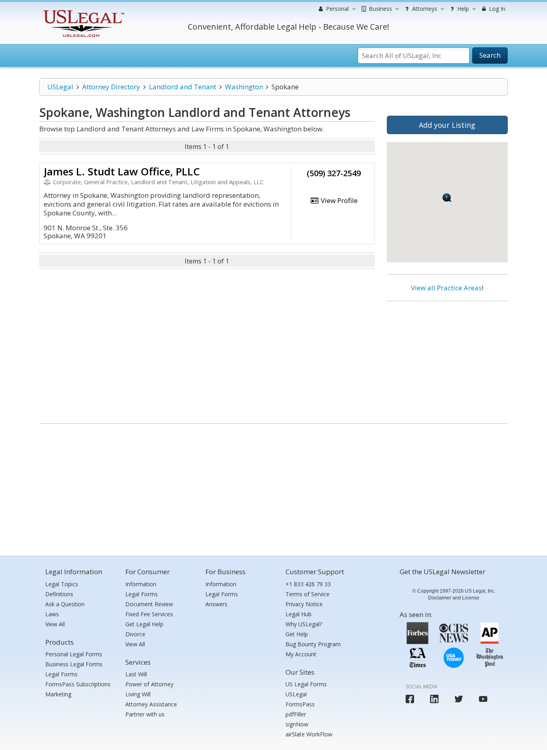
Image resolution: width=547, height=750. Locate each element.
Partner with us (145, 714)
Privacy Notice (304, 604)
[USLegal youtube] (483, 699)
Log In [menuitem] (496, 8)
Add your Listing (447, 125)
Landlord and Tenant (182, 86)
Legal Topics (61, 584)
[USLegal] (82, 11)
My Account (301, 654)
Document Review (149, 604)
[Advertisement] (447, 359)
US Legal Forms (306, 684)
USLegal (60, 86)
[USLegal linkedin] (434, 699)
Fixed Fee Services (149, 614)
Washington (244, 86)
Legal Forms (61, 674)
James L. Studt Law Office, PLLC (122, 171)
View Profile (338, 200)
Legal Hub (299, 614)
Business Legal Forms (74, 664)
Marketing (58, 694)
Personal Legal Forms (73, 654)
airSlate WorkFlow (309, 734)
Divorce (135, 634)
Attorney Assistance (151, 704)
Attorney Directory (111, 86)
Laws (52, 614)
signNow (297, 724)
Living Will (138, 694)
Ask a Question (64, 604)
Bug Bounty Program (313, 644)
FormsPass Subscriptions (78, 684)
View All (55, 624)
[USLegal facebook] (410, 699)
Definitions (59, 594)
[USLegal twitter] (458, 699)
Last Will (136, 674)
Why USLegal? (304, 624)
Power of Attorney (149, 684)
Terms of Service (308, 594)
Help (462, 8)
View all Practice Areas (446, 287)
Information (140, 584)
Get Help (297, 634)
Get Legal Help (144, 624)
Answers (216, 604)
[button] (447, 197)
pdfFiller (296, 714)
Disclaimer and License (453, 598)
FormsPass (300, 704)
